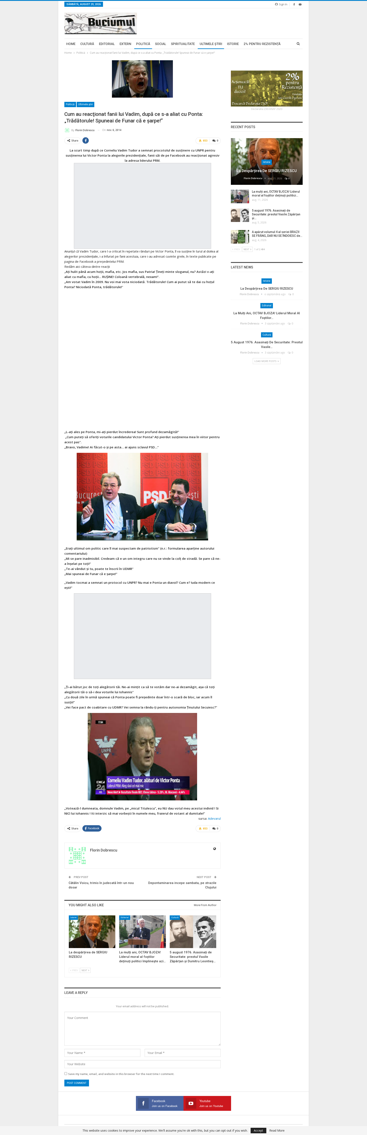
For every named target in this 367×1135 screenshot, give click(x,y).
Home (70, 44)
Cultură (87, 44)
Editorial (107, 44)
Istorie (233, 44)
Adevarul (214, 818)
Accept (258, 1130)
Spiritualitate (183, 44)
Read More (277, 1130)
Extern (125, 44)
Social (160, 44)
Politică (143, 44)
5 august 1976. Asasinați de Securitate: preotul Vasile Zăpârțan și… (276, 214)
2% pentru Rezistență (262, 44)
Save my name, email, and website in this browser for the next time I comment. (121, 1074)
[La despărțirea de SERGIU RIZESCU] (92, 931)
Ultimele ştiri (211, 44)
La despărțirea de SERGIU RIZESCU (267, 170)
